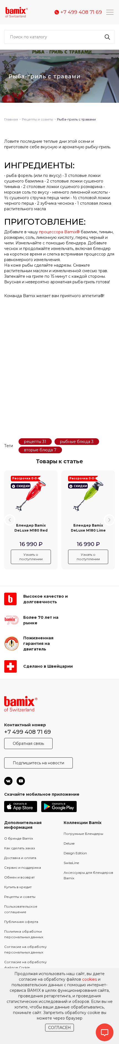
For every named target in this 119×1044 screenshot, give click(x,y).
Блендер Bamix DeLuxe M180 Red (31, 527)
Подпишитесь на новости (38, 762)
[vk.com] (8, 781)
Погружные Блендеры (83, 834)
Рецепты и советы (19, 897)
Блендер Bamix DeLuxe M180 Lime (88, 527)
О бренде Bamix (18, 838)
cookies (89, 979)
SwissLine (71, 863)
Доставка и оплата (20, 858)
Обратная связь (28, 743)
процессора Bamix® (59, 231)
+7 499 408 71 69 (27, 731)
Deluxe (69, 843)
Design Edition (75, 853)
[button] (9, 519)
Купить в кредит (18, 887)
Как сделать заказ (19, 848)
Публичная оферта (21, 922)
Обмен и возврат (19, 877)
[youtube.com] (21, 781)
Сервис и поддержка (22, 867)
